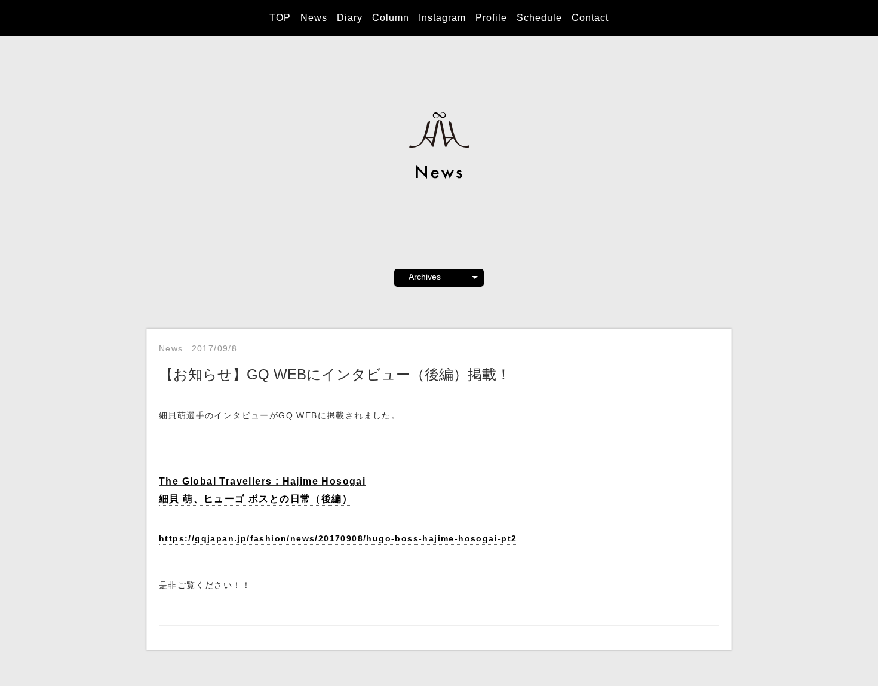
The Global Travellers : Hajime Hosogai (262, 481)
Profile (491, 18)
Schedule (539, 18)
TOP (280, 18)
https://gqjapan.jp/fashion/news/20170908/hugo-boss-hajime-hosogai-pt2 (338, 538)
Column (390, 18)
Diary (350, 18)
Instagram (442, 18)
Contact (590, 18)
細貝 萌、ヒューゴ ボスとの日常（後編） (255, 498)
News (313, 18)
